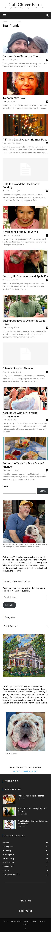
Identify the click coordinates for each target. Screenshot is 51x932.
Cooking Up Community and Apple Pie (25, 276)
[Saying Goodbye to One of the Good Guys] (25, 306)
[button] (4, 15)
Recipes (33, 921)
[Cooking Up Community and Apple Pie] (25, 261)
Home (5, 22)
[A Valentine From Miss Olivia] (25, 217)
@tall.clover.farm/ (25, 771)
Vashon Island (16, 921)
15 (47, 191)
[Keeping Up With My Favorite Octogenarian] (25, 398)
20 (47, 235)
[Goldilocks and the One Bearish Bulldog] (25, 169)
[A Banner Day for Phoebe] (25, 353)
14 (47, 372)
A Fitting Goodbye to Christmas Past (25, 139)
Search (5, 486)
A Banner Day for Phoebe (18, 368)
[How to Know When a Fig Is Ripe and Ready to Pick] (9, 811)
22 (47, 420)
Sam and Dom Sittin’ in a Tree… (21, 56)
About (26, 921)
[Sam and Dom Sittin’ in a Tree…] (25, 41)
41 (47, 328)
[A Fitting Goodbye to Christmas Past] (25, 125)
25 (47, 101)
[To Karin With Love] (25, 83)
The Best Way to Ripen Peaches (31, 796)
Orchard (42, 921)
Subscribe (9, 605)
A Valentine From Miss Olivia (20, 231)
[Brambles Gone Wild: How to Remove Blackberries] (9, 824)
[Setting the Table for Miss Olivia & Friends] (25, 448)
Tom (4, 60)
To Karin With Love (14, 98)
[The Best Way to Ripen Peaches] (9, 799)
